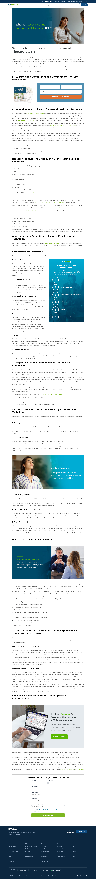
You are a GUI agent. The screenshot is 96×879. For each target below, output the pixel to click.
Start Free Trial (82, 831)
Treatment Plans (12, 846)
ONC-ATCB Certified (34, 870)
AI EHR (26, 843)
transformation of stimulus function (42, 131)
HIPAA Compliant (22, 870)
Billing (10, 848)
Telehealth (11, 856)
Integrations (11, 861)
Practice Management (13, 851)
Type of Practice (37, 804)
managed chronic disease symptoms (64, 207)
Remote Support (79, 1)
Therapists (43, 843)
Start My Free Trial (48, 815)
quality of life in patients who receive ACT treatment (49, 202)
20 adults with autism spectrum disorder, (37, 210)
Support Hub (63, 1)
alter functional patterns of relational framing (63, 125)
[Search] (42, 1)
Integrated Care (44, 861)
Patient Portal (11, 859)
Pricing (47, 5)
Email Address (34, 786)
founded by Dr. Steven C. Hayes (35, 113)
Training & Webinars (61, 856)
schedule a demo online (67, 769)
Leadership (75, 846)
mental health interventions (52, 243)
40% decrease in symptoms (40, 192)
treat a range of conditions (53, 166)
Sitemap (57, 875)
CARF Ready (45, 870)
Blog (58, 843)
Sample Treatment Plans (62, 854)
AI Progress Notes (29, 856)
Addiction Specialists (45, 854)
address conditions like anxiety (65, 637)
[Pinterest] (83, 876)
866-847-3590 (48, 1)
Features (27, 5)
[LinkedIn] (74, 876)
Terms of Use (51, 875)
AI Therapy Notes (29, 854)
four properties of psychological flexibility (53, 394)
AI (33, 5)
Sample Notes (60, 851)
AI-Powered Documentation (31, 846)
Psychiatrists (44, 846)
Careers (75, 848)
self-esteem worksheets (56, 532)
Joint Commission (56, 870)
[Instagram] (80, 876)
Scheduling (11, 854)
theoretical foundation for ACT (26, 120)
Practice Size (34, 798)
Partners (75, 851)
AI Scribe (27, 848)
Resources (54, 5)
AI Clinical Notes (28, 851)
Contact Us (57, 1)
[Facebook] (77, 876)
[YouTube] (86, 876)
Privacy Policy (50, 809)
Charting (10, 843)
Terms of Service (43, 809)
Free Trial (84, 5)
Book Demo (76, 5)
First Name (33, 780)
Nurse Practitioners (45, 851)
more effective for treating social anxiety (69, 198)
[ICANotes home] (13, 829)
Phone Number (34, 792)
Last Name (50, 780)
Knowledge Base (71, 1)
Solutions (39, 5)
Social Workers (44, 848)
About (62, 5)
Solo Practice (44, 856)
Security (10, 864)
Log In (86, 1)
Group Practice (44, 859)
